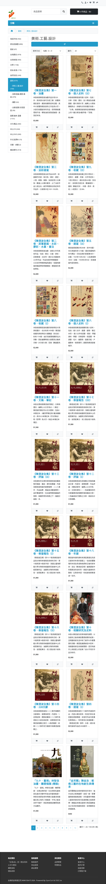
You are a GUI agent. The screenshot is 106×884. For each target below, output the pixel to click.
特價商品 (58, 865)
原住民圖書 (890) (16, 44)
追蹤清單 (81, 868)
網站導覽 (34, 868)
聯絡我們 (34, 862)
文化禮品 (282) (15, 124)
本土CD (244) (15, 129)
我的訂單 (81, 865)
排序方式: (36, 51)
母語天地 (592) (15, 39)
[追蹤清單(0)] (90, 2)
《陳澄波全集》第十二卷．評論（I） (81, 475)
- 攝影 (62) (14, 102)
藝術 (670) (14, 80)
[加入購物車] (36, 127)
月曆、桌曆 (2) (15, 145)
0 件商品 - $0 (85, 11)
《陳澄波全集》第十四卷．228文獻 (46, 705)
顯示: (70, 51)
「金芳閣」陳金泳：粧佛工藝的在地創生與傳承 (81, 783)
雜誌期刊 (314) (15, 150)
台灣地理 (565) (15, 60)
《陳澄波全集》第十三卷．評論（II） (46, 475)
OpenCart (49, 880)
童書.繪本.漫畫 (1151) (15, 117)
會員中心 (81, 862)
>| (75, 828)
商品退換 (34, 865)
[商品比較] (57, 127)
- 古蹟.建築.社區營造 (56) (17, 109)
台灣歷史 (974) (15, 54)
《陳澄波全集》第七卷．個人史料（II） (80, 92)
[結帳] (97, 2)
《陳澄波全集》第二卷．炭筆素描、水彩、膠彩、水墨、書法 (46, 244)
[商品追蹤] (47, 127)
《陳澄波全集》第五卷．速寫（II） (80, 242)
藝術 (19, 31)
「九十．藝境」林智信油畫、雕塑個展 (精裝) (46, 782)
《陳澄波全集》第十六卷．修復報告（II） (46, 629)
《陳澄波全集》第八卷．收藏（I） (45, 322)
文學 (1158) (14, 65)
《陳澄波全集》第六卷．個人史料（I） (80, 322)
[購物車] (94, 2)
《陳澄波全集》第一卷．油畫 (45, 92)
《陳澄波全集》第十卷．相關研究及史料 (80, 629)
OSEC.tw (58, 880)
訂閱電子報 (82, 871)
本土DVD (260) (15, 134)
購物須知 (11, 868)
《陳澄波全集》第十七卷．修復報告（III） (81, 398)
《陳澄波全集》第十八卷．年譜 (81, 552)
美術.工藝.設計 (32, 31)
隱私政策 (11, 871)
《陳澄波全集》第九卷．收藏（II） (80, 168)
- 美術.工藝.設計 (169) (16, 87)
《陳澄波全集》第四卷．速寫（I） (80, 705)
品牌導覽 (58, 862)
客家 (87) (13, 49)
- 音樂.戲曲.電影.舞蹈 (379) (17, 95)
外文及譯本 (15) (16, 139)
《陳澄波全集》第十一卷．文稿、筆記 (46, 398)
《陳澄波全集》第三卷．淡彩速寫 (45, 168)
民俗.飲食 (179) (15, 70)
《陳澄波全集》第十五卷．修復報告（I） (46, 552)
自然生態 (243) (15, 75)
